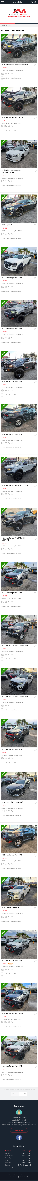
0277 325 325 (21, 1120)
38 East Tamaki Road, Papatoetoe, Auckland (22, 1125)
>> (25, 1094)
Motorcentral (24, 1176)
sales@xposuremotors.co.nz (21, 1122)
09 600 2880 (21, 1118)
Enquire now (19, 1130)
